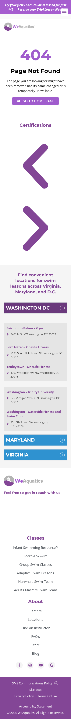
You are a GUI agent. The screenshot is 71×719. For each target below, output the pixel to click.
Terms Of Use (47, 696)
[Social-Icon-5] (51, 665)
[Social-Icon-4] (19, 665)
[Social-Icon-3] (40, 665)
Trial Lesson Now (49, 9)
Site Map (35, 690)
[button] (35, 168)
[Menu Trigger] (64, 12)
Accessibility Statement (35, 706)
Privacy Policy (24, 696)
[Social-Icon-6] (30, 665)
